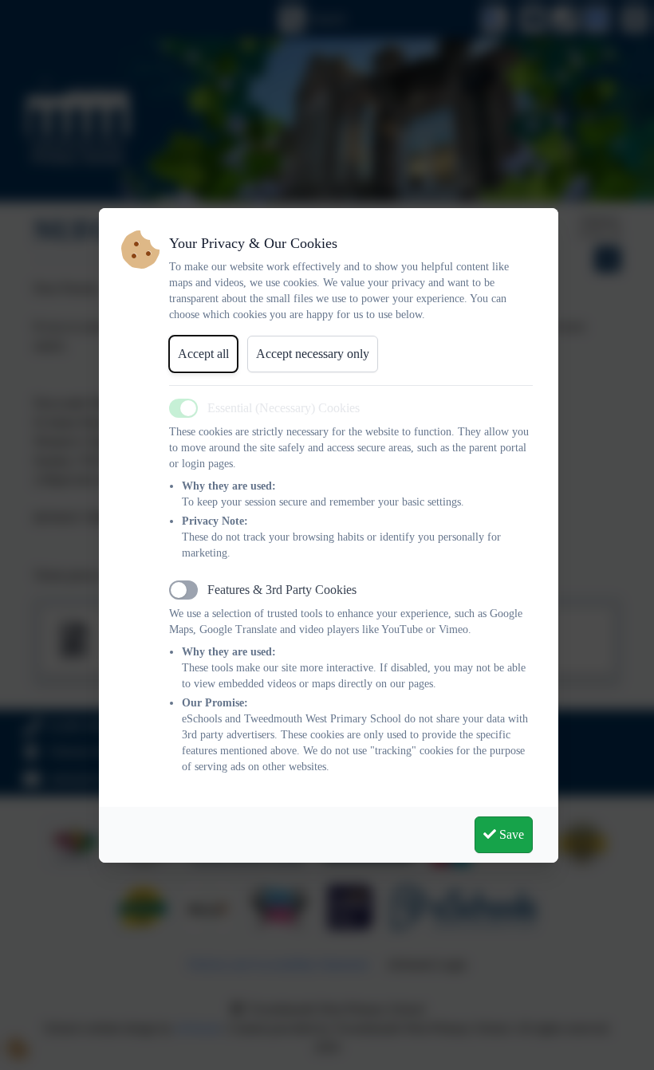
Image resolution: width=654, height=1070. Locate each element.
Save (510, 834)
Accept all (203, 353)
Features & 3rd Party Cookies (282, 589)
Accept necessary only (312, 353)
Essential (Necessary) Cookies (283, 408)
